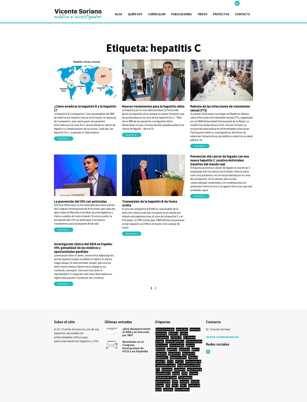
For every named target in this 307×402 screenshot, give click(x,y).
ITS (158, 369)
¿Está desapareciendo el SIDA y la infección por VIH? (136, 332)
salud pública (163, 373)
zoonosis (168, 389)
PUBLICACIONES (181, 14)
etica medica (177, 345)
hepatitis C (162, 357)
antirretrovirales (165, 329)
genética (172, 349)
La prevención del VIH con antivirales (80, 201)
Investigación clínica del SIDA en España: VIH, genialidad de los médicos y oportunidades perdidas (83, 248)
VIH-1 (175, 385)
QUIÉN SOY (135, 14)
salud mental (194, 369)
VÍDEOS (202, 14)
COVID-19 (176, 337)
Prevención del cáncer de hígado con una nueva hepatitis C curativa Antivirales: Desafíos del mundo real (219, 160)
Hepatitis (161, 353)
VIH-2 (183, 385)
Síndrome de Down (166, 377)
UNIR (175, 381)
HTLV (170, 361)
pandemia (179, 369)
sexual (176, 373)
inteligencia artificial (188, 365)
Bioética (173, 333)
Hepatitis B (188, 353)
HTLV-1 (179, 361)
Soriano (193, 373)
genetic (190, 345)
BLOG (118, 14)
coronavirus (162, 337)
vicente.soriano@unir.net (222, 336)
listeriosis (167, 369)
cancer (184, 333)
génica (195, 349)
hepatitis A (174, 353)
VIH (168, 385)
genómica (184, 349)
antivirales (182, 329)
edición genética (175, 341)
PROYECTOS (221, 14)
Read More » (64, 138)
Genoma (160, 349)
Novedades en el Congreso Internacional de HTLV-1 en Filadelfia (135, 346)
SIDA (184, 373)
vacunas (184, 381)
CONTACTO (242, 14)
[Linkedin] (237, 3)
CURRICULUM (156, 14)
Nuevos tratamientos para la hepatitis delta (153, 106)
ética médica (182, 389)
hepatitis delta (178, 357)
